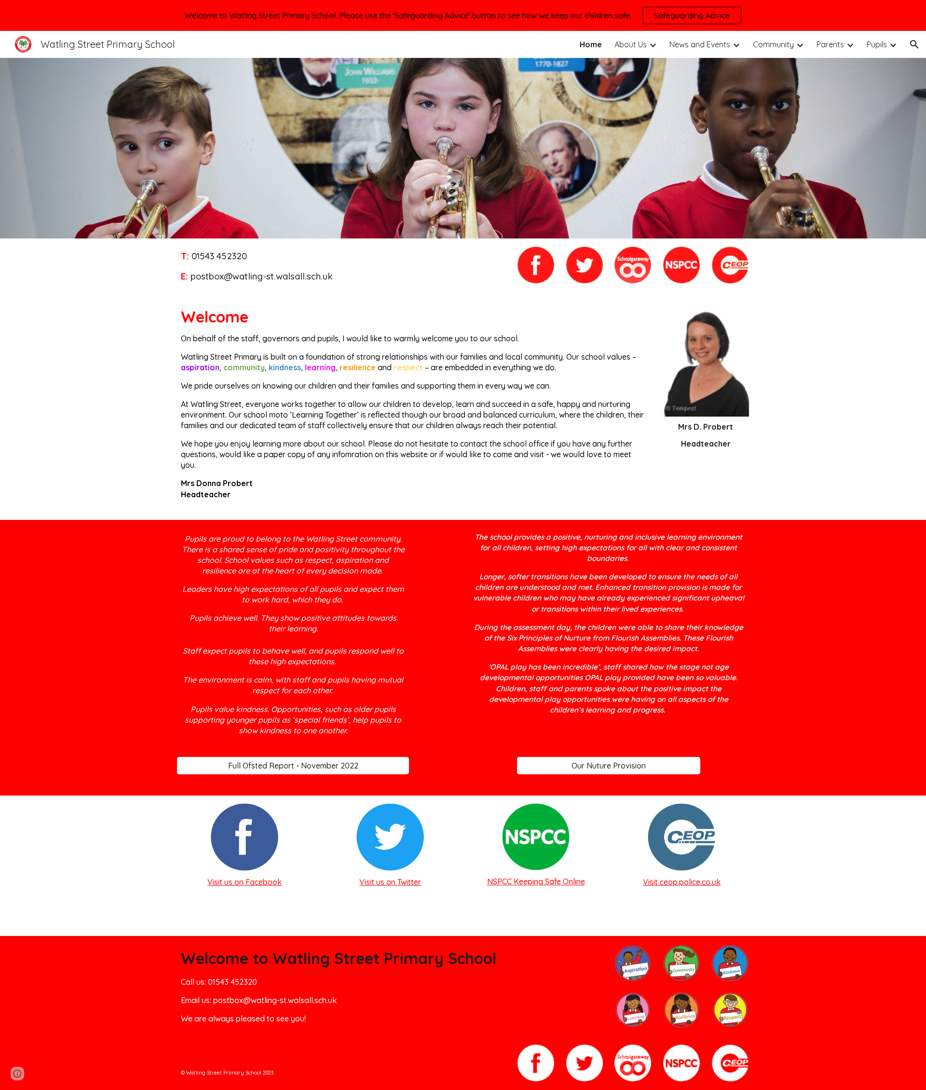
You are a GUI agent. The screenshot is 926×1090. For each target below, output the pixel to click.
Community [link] (773, 44)
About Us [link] (630, 44)
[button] (914, 44)
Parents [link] (830, 44)
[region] (463, 15)
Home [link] (591, 44)
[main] (341, 266)
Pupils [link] (877, 44)
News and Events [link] (699, 44)
